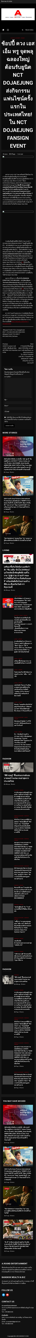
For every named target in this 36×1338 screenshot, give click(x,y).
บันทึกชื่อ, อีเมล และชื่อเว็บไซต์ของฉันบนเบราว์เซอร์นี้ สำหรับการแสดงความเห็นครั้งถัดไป (17, 419)
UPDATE (23, 38)
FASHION (16, 615)
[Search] (22, 30)
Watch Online (29, 30)
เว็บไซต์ (6, 411)
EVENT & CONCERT (15, 38)
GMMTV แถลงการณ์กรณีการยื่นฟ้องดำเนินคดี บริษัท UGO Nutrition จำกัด (10, 348)
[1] (22, 262)
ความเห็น (7, 376)
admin (6, 154)
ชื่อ (5, 400)
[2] (22, 288)
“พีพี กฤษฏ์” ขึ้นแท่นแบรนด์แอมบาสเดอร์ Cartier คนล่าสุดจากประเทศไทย (17, 778)
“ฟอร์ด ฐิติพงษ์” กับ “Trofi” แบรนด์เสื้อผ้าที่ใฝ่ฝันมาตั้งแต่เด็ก (23, 909)
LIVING (6, 556)
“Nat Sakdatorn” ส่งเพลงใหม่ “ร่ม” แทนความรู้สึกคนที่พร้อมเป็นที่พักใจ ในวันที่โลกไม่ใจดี (17, 1211)
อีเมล (6, 405)
